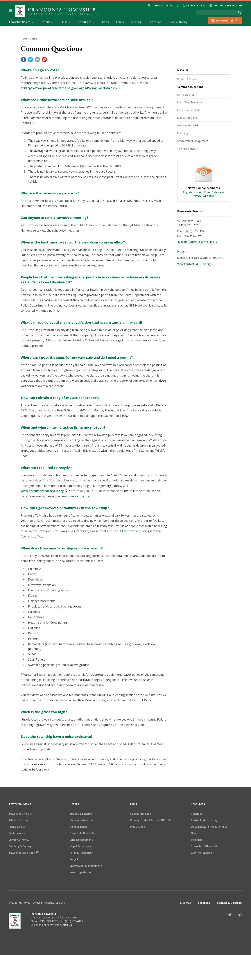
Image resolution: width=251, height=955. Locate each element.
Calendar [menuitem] (155, 22)
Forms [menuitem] (120, 22)
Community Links (141, 813)
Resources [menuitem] (84, 22)
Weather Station (201, 852)
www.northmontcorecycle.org (42, 491)
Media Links (137, 826)
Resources (198, 804)
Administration (18, 820)
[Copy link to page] (44, 59)
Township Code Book (22, 852)
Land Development (188, 110)
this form (128, 531)
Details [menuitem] (45, 22)
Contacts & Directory (204, 820)
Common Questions (190, 87)
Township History (187, 148)
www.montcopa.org (76, 496)
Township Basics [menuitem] (19, 22)
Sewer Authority (19, 839)
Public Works (17, 833)
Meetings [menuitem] (137, 22)
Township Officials (20, 813)
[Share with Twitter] (30, 59)
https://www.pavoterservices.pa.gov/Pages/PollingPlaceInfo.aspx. (71, 88)
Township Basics (20, 804)
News (194, 833)
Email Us (66, 925)
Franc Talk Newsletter (190, 102)
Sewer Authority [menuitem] (177, 22)
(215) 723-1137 (196, 5)
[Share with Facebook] (23, 59)
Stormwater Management (192, 141)
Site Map (196, 839)
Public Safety (17, 826)
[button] (10, 10)
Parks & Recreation (189, 125)
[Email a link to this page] (37, 59)
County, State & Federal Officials (150, 820)
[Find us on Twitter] (230, 914)
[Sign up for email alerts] (240, 914)
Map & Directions (187, 117)
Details (33, 38)
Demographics (185, 94)
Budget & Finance (187, 79)
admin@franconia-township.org (197, 241)
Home (24, 38)
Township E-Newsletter (205, 846)
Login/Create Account (228, 5)
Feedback (204, 902)
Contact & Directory (165, 5)
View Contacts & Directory (194, 264)
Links (133, 804)
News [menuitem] (105, 22)
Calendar (196, 813)
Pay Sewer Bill (225, 20)
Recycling (182, 133)
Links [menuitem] (64, 22)
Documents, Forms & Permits (209, 826)
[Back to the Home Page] (57, 11)
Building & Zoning (20, 846)
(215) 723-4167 (192, 236)
